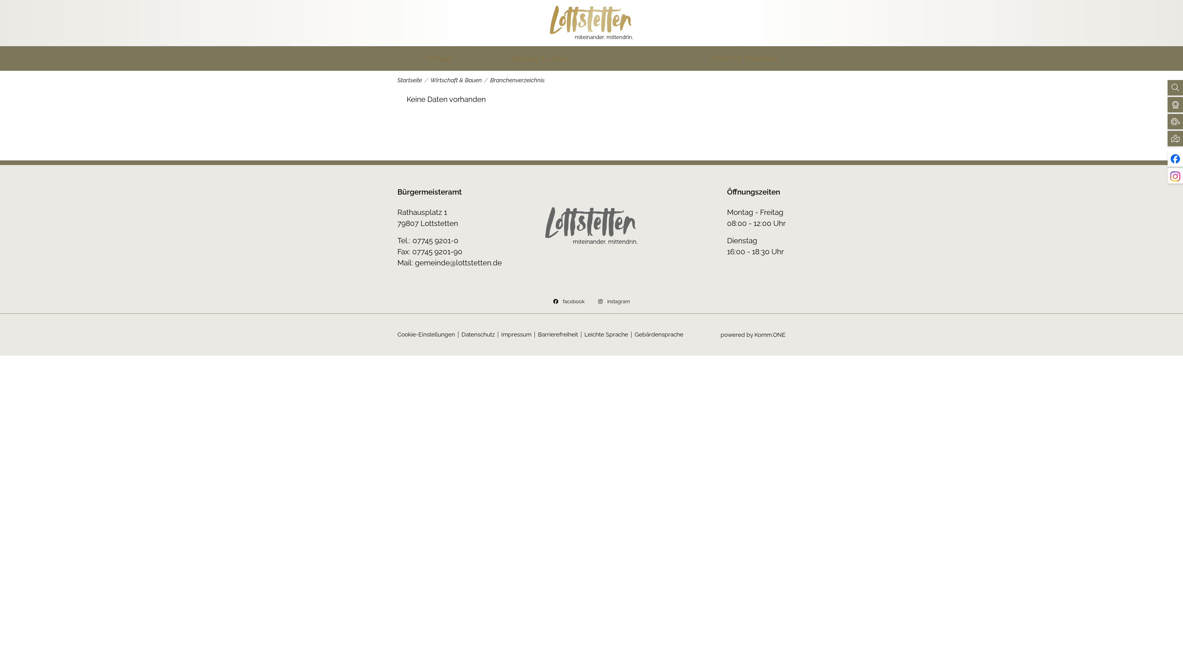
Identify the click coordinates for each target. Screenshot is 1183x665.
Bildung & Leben (540, 58)
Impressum (516, 334)
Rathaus (439, 58)
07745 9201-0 (435, 240)
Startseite (409, 80)
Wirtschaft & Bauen (642, 58)
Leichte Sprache (606, 334)
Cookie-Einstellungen (426, 334)
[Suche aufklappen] (1175, 87)
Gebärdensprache (659, 334)
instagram (618, 301)
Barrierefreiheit (558, 334)
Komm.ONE (770, 334)
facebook (573, 301)
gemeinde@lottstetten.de (458, 262)
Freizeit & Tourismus (744, 58)
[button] (1175, 104)
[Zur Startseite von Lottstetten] (591, 23)
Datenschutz (478, 334)
